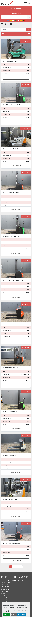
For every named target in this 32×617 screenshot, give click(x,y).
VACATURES (4, 597)
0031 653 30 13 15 (17, 11)
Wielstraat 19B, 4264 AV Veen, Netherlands (13, 580)
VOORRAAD (4, 592)
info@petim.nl (17, 13)
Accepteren (6, 614)
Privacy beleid (6, 612)
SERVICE (3, 594)
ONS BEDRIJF (5, 590)
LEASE (3, 595)
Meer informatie (22, 614)
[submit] (29, 17)
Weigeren (13, 614)
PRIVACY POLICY (6, 601)
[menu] (25, 3)
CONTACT (4, 599)
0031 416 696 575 (17, 8)
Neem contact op (16, 78)
